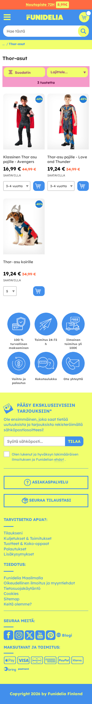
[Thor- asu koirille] (24, 226)
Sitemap (11, 598)
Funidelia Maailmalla (23, 577)
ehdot (59, 459)
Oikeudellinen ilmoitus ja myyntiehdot (39, 582)
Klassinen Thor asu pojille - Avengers (20, 159)
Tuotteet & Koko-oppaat (26, 543)
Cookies (11, 593)
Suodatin (23, 72)
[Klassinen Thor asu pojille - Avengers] (24, 122)
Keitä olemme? (18, 604)
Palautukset (15, 548)
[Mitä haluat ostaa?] (7, 17)
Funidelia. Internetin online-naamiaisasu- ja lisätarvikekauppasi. (44, 17)
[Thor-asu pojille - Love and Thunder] (68, 122)
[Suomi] (8, 635)
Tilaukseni (13, 533)
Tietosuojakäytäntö (22, 588)
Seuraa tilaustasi (49, 500)
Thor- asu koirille (18, 261)
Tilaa (74, 441)
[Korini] (84, 17)
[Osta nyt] (39, 186)
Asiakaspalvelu (49, 482)
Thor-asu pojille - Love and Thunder (67, 159)
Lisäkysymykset (19, 554)
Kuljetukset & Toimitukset (28, 538)
